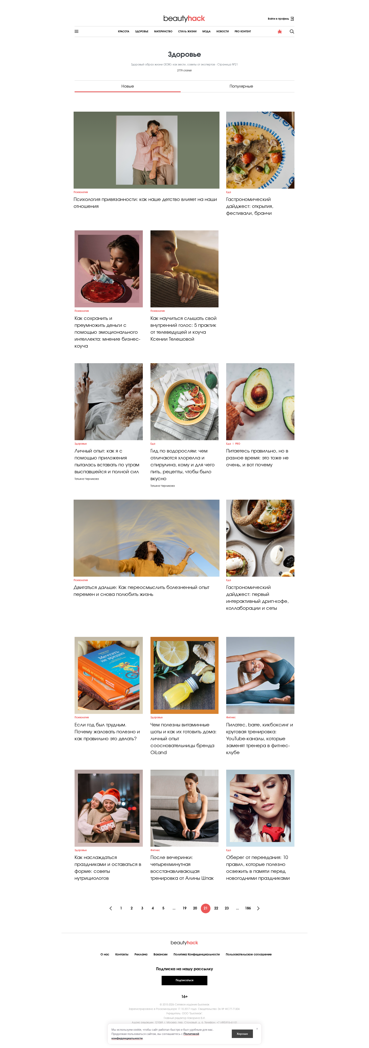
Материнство (163, 31)
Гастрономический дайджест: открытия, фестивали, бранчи (249, 206)
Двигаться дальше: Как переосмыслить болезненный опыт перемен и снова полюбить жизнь (141, 591)
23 (227, 908)
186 (248, 908)
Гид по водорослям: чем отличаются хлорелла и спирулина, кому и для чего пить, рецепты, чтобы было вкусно (182, 465)
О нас (105, 954)
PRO (237, 444)
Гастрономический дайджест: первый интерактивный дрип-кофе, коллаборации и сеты (257, 598)
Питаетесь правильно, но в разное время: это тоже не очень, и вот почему (257, 458)
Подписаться (184, 980)
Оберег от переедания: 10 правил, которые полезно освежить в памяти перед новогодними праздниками (258, 868)
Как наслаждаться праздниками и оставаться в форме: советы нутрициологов (108, 868)
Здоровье (141, 31)
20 (195, 908)
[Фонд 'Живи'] (280, 31)
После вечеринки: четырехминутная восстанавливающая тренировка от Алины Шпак (182, 868)
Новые (127, 86)
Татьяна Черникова (87, 479)
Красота (123, 31)
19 (184, 908)
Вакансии (160, 954)
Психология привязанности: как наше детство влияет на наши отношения (145, 203)
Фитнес (231, 717)
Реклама (141, 954)
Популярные (241, 86)
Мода (206, 31)
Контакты (121, 954)
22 (216, 908)
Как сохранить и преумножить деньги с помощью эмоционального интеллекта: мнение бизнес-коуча (107, 332)
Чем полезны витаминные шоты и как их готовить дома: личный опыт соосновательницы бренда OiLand (183, 739)
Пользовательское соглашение (249, 954)
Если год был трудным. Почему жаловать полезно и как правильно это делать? (107, 732)
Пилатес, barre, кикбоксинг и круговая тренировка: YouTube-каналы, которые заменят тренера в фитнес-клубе (259, 739)
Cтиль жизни (187, 31)
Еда (228, 192)
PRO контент (243, 31)
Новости (222, 31)
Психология (81, 192)
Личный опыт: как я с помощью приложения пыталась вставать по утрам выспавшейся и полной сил (107, 461)
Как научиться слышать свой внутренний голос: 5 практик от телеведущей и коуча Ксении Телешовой (183, 329)
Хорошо (242, 1033)
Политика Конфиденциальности (197, 954)
